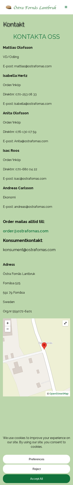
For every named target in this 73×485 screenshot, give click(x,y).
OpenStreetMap (59, 393)
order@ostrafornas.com (25, 231)
